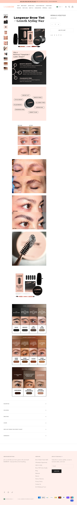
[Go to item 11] (6, 69)
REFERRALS (45, 8)
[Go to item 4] (6, 32)
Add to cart (61, 30)
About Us (31, 8)
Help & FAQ (24, 8)
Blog (36, 471)
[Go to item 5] (6, 38)
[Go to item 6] (6, 43)
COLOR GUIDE (49, 5)
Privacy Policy (38, 481)
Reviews (19, 8)
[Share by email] (61, 35)
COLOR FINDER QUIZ (40, 5)
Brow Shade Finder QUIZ (41, 460)
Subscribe (56, 471)
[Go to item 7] (6, 48)
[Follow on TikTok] (12, 492)
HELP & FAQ (38, 465)
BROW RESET (24, 5)
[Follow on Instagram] (8, 492)
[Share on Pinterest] (58, 35)
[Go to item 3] (6, 27)
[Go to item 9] (6, 59)
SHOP (18, 5)
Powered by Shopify (29, 499)
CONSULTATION (38, 8)
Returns (37, 476)
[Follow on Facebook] (4, 492)
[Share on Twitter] (56, 35)
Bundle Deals (31, 5)
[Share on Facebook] (54, 35)
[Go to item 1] (6, 16)
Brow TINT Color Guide (41, 468)
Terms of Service (39, 479)
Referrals (37, 473)
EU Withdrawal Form (40, 487)
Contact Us (38, 484)
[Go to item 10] (6, 64)
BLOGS (50, 8)
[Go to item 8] (6, 54)
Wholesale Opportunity (41, 462)
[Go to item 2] (6, 22)
